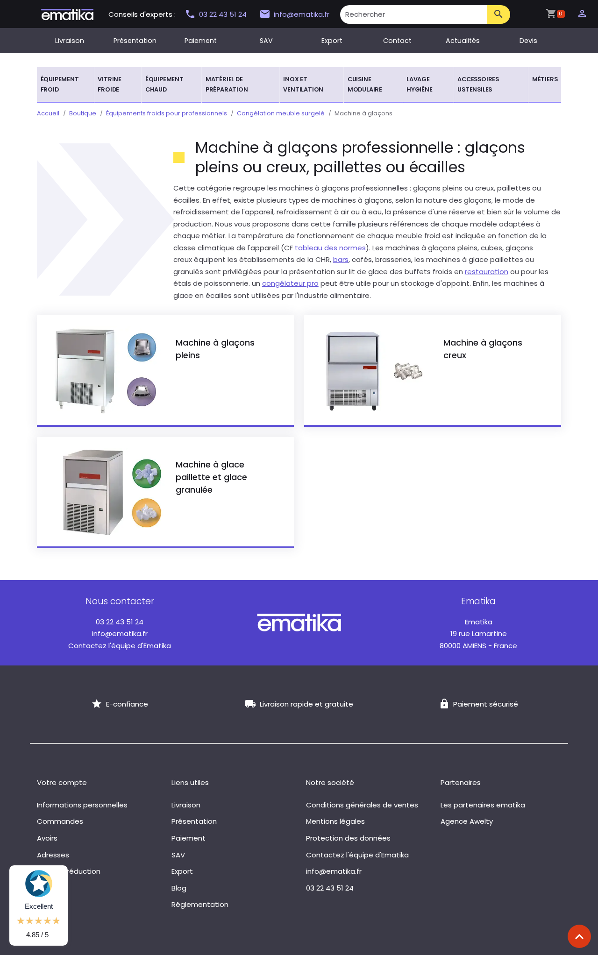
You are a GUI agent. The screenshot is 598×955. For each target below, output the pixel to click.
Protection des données (348, 838)
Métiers (545, 79)
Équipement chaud (164, 84)
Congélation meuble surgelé (281, 113)
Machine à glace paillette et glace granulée (211, 477)
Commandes (60, 821)
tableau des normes (330, 248)
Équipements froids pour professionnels (166, 113)
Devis (528, 40)
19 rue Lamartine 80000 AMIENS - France (478, 634)
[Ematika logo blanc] (299, 622)
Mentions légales (335, 821)
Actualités (463, 40)
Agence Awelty (467, 821)
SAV (266, 40)
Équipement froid (60, 84)
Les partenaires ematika (483, 805)
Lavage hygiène (419, 84)
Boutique (82, 113)
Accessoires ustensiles (478, 84)
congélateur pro (290, 283)
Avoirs (47, 838)
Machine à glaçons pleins (215, 349)
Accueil (48, 113)
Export (331, 40)
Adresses (53, 855)
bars (341, 259)
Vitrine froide (109, 84)
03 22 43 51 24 (224, 14)
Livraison (69, 40)
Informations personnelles (82, 805)
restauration (486, 271)
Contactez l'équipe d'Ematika (119, 646)
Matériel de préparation (227, 84)
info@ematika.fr (301, 14)
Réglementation (199, 904)
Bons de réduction (68, 871)
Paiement (201, 40)
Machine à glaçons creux (482, 349)
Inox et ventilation (303, 84)
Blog (178, 888)
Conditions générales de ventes (362, 805)
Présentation (135, 40)
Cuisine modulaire (365, 84)
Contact (397, 40)
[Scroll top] (579, 936)
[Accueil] (67, 14)
